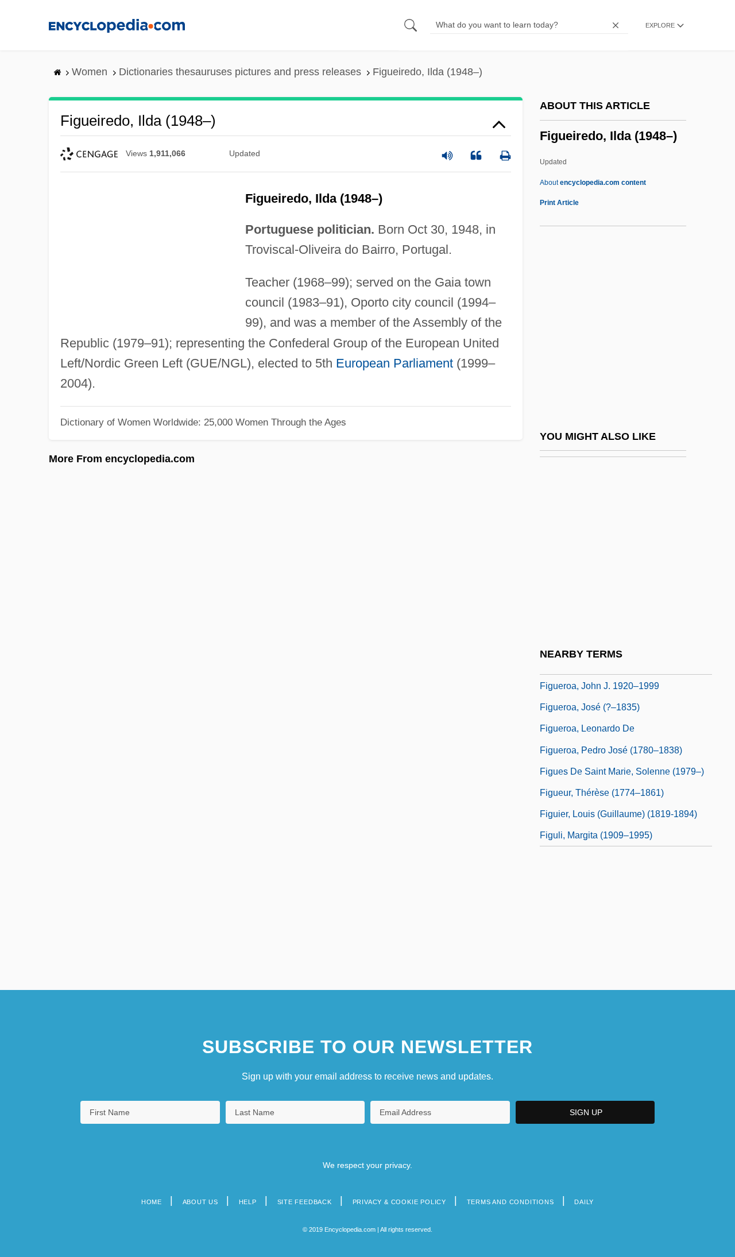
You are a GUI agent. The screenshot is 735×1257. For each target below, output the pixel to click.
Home (151, 1201)
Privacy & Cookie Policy (399, 1201)
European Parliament (394, 363)
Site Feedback (304, 1201)
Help (248, 1201)
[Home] (117, 25)
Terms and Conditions (510, 1201)
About (593, 183)
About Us (200, 1201)
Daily (584, 1201)
